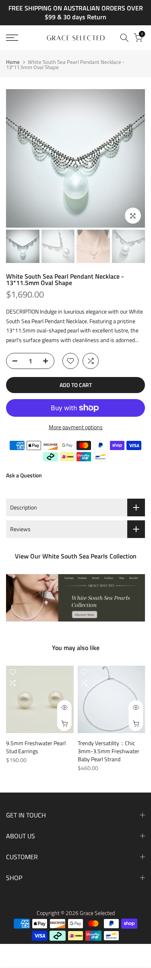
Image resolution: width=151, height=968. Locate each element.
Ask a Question (24, 475)
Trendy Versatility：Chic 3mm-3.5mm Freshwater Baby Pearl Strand (108, 750)
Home (13, 62)
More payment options (76, 427)
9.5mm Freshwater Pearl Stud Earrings (36, 746)
